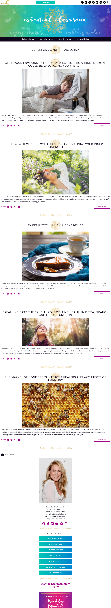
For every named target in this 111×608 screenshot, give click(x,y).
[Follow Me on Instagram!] (101, 2)
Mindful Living (83, 39)
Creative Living (65, 39)
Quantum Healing (55, 544)
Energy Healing (55, 538)
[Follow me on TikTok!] (86, 2)
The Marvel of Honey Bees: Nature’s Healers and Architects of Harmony (55, 378)
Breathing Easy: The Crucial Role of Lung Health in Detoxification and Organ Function (55, 313)
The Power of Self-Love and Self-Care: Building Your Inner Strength (55, 145)
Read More (102, 125)
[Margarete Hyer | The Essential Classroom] (5, 3)
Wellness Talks (56, 561)
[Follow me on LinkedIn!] (89, 2)
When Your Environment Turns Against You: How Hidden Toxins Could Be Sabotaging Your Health (56, 64)
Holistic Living (28, 39)
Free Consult (55, 555)
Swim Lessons (55, 573)
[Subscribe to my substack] (104, 2)
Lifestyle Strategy (55, 550)
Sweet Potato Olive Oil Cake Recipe (55, 225)
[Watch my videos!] (93, 2)
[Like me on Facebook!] (82, 2)
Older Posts (9, 455)
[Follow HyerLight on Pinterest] (97, 2)
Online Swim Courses (55, 567)
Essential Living (46, 39)
